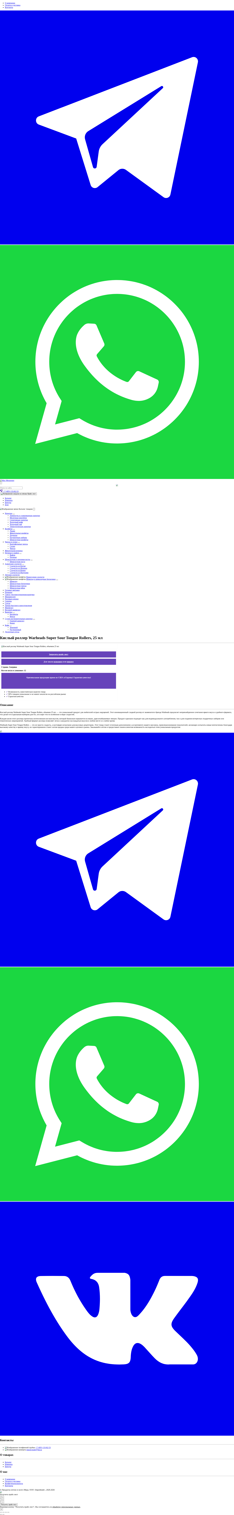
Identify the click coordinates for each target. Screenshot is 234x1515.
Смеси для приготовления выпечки (19, 595)
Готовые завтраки (12, 590)
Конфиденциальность (14, 1483)
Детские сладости (12, 575)
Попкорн (8, 592)
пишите (70, 662)
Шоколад (13, 581)
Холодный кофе (16, 522)
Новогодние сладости (35, 577)
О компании (10, 3)
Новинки (9, 500)
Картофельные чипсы (19, 544)
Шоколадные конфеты (19, 540)
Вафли (12, 555)
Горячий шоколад (17, 621)
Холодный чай (16, 524)
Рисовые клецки (12, 599)
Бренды (8, 503)
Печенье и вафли (12, 553)
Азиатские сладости (13, 564)
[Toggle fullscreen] (6, 1512)
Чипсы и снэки (11, 542)
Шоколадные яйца (17, 588)
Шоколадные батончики (20, 584)
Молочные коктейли (18, 518)
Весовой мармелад (12, 610)
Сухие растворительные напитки (19, 619)
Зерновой (14, 627)
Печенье (13, 557)
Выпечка (8, 612)
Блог (7, 505)
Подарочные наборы (18, 537)
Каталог (8, 498)
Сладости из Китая (17, 566)
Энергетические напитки (20, 527)
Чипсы (12, 548)
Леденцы (13, 535)
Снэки (12, 546)
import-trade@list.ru (34, 1450)
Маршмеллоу (10, 597)
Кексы (12, 616)
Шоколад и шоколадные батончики (41, 579)
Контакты (9, 7)
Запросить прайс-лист (58, 654)
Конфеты (8, 529)
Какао (12, 623)
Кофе (7, 625)
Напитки (8, 513)
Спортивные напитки (19, 520)
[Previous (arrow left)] (1, 1514)
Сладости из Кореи (18, 570)
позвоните (58, 662)
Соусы (7, 603)
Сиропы (8, 601)
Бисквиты (14, 614)
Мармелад (9, 608)
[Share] (3, 1512)
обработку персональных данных (66, 1507)
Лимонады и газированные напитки (25, 516)
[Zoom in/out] (8, 1512)
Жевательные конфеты (19, 533)
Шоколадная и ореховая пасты (17, 559)
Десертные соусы (12, 632)
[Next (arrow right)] (3, 1514)
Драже (12, 531)
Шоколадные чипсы (18, 586)
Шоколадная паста (17, 562)
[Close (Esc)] (1, 1512)
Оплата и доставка (12, 5)
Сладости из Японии (18, 568)
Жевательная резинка (14, 551)
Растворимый (15, 630)
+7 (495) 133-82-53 (43, 1448)
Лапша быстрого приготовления (18, 605)
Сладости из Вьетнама (19, 573)
